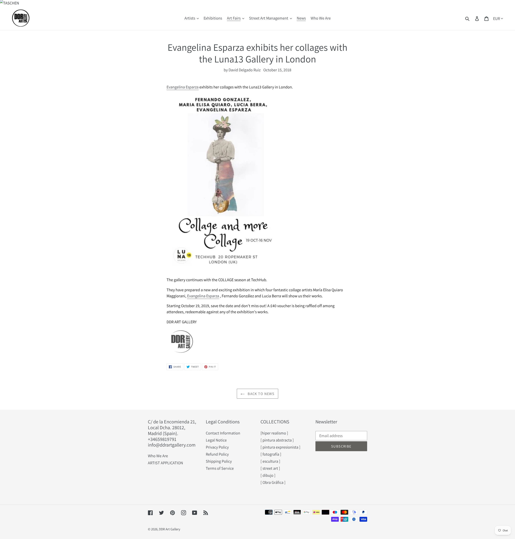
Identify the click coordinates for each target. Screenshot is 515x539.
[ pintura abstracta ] (277, 440)
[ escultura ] (270, 461)
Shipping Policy (219, 461)
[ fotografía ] (271, 454)
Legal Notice (216, 440)
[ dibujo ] (268, 475)
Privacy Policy (217, 447)
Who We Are (158, 455)
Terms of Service (220, 468)
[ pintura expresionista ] (280, 447)
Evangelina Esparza (183, 87)
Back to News (261, 393)
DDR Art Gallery (169, 529)
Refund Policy (217, 454)
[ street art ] (270, 468)
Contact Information (223, 433)
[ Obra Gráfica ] (273, 482)
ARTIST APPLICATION (165, 462)
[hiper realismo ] (274, 433)
